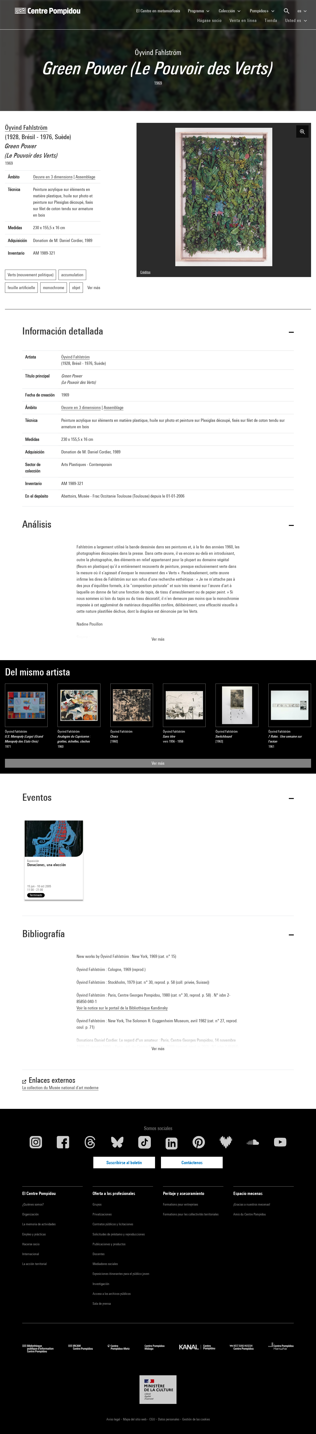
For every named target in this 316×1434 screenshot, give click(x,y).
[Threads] (90, 1143)
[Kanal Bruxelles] (200, 1351)
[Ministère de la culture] (158, 1389)
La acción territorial (34, 1264)
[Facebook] (63, 1143)
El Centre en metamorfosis (160, 10)
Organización (30, 1214)
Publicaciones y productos (109, 1244)
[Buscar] (287, 11)
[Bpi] (41, 1351)
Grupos (97, 1204)
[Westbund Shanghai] (245, 1351)
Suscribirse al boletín (124, 1162)
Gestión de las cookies (196, 1419)
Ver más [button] (158, 639)
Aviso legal (113, 1419)
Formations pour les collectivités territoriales (190, 1214)
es (299, 10)
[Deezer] (225, 1143)
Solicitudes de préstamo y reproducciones (119, 1234)
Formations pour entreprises (180, 1204)
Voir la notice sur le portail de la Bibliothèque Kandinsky (122, 1007)
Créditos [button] (145, 272)
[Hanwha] (281, 1351)
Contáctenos (191, 1162)
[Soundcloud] (253, 1143)
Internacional (30, 1254)
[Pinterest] (198, 1143)
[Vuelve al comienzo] (304, 1422)
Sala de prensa (102, 1303)
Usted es (293, 20)
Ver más (158, 763)
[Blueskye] (117, 1143)
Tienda (273, 20)
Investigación (101, 1284)
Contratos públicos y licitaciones (113, 1224)
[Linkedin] (171, 1143)
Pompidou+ (260, 10)
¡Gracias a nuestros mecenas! (251, 1204)
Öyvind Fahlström (26, 127)
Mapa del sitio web (135, 1419)
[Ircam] (84, 1351)
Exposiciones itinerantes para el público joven (121, 1274)
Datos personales (169, 1419)
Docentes (98, 1254)
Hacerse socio (31, 1244)
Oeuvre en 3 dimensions (53, 176)
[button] (158, 332)
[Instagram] (35, 1143)
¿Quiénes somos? (33, 1204)
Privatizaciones (102, 1214)
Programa (196, 10)
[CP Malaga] (158, 1351)
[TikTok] (144, 1143)
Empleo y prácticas (34, 1234)
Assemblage (85, 176)
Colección (227, 10)
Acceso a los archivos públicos (112, 1294)
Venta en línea (243, 20)
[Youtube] (280, 1143)
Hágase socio (211, 20)
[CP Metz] (122, 1351)
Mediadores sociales (105, 1264)
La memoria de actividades (39, 1224)
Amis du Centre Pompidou (249, 1214)
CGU (152, 1419)
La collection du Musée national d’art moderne (60, 1087)
